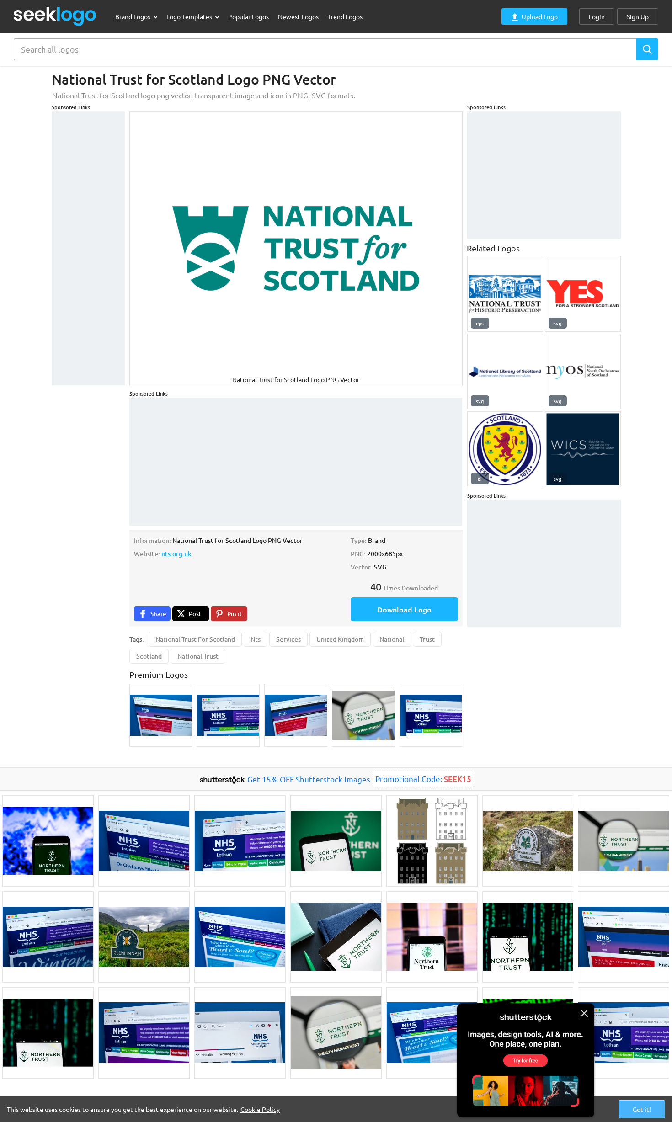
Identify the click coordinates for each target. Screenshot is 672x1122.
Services (288, 639)
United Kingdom (340, 639)
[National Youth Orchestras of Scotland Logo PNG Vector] (583, 371)
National (391, 639)
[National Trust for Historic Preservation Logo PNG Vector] (505, 294)
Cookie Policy (260, 1109)
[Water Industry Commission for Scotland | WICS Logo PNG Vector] (583, 449)
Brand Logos (133, 16)
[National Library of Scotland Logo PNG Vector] (505, 371)
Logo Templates (189, 16)
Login (597, 16)
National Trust (198, 656)
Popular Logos (248, 16)
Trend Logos (345, 16)
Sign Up (638, 16)
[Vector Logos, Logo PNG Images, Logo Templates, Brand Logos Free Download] (55, 16)
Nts (256, 639)
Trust (427, 639)
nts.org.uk (176, 553)
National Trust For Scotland (195, 639)
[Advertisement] (88, 248)
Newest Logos (298, 16)
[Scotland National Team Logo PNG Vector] (505, 449)
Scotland (149, 656)
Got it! (642, 1109)
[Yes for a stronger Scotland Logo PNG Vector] (583, 294)
